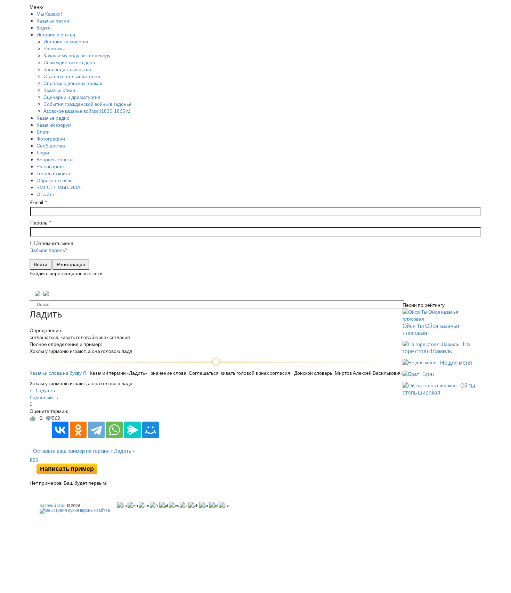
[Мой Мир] (150, 430)
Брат (428, 374)
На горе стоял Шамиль (436, 347)
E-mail (36, 202)
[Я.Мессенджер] (132, 430)
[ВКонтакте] (60, 430)
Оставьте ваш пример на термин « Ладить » (84, 451)
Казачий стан (53, 505)
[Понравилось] (33, 418)
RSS (34, 460)
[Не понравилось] (49, 418)
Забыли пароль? (48, 250)
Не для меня (456, 362)
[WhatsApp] (114, 430)
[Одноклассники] (78, 430)
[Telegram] (96, 430)
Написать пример (67, 468)
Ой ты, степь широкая (439, 389)
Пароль (38, 223)
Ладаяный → (44, 397)
